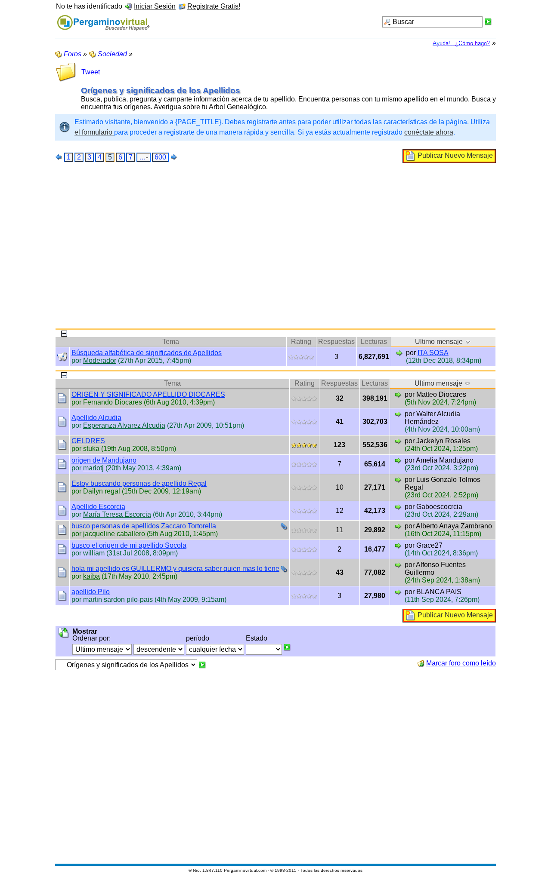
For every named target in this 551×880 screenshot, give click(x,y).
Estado (256, 638)
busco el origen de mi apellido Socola (128, 545)
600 (160, 157)
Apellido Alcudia (96, 417)
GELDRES (88, 441)
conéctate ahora (428, 132)
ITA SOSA (433, 352)
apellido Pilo (90, 591)
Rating (301, 341)
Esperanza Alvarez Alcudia (124, 425)
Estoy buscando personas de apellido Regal (139, 483)
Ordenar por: (91, 638)
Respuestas (336, 341)
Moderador (99, 360)
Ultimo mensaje (439, 341)
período (197, 638)
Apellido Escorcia (98, 506)
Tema (170, 341)
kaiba (91, 576)
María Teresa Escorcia (117, 514)
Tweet (90, 72)
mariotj (93, 468)
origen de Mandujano (103, 460)
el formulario (94, 132)
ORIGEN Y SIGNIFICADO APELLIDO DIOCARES (148, 394)
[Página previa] (59, 157)
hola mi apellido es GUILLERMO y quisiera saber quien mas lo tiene (175, 568)
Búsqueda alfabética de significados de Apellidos (146, 352)
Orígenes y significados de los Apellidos (160, 90)
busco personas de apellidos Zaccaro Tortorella (143, 526)
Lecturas (374, 341)
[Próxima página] (173, 157)
